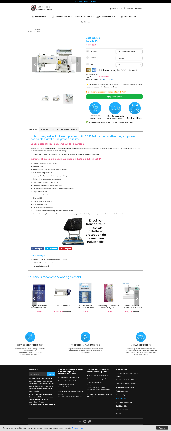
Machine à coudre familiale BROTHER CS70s (132, 307)
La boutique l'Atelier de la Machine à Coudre (128, 375)
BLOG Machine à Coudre (124, 402)
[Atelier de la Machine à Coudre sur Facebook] (80, 422)
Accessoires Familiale (62, 17)
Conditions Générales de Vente (126, 383)
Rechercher (116, 8)
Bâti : (90, 64)
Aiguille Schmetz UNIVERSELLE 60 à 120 (85, 307)
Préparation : (93, 51)
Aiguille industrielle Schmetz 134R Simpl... (39, 307)
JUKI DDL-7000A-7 (62, 306)
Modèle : (91, 58)
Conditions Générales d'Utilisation (127, 380)
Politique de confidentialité (125, 387)
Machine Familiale (40, 17)
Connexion (129, 8)
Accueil (30, 31)
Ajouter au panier (115, 97)
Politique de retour (122, 391)
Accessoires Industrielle (107, 17)
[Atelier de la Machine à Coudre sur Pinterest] (85, 422)
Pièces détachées (129, 17)
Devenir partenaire (122, 410)
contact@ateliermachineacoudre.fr (42, 404)
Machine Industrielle (84, 17)
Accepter (162, 428)
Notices (118, 413)
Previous (34, 64)
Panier (139, 8)
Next (78, 64)
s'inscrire (51, 374)
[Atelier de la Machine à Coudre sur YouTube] (90, 422)
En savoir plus (77, 428)
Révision (87, 22)
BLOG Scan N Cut (121, 406)
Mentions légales (121, 395)
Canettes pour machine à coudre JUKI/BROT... (108, 307)
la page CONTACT (108, 79)
